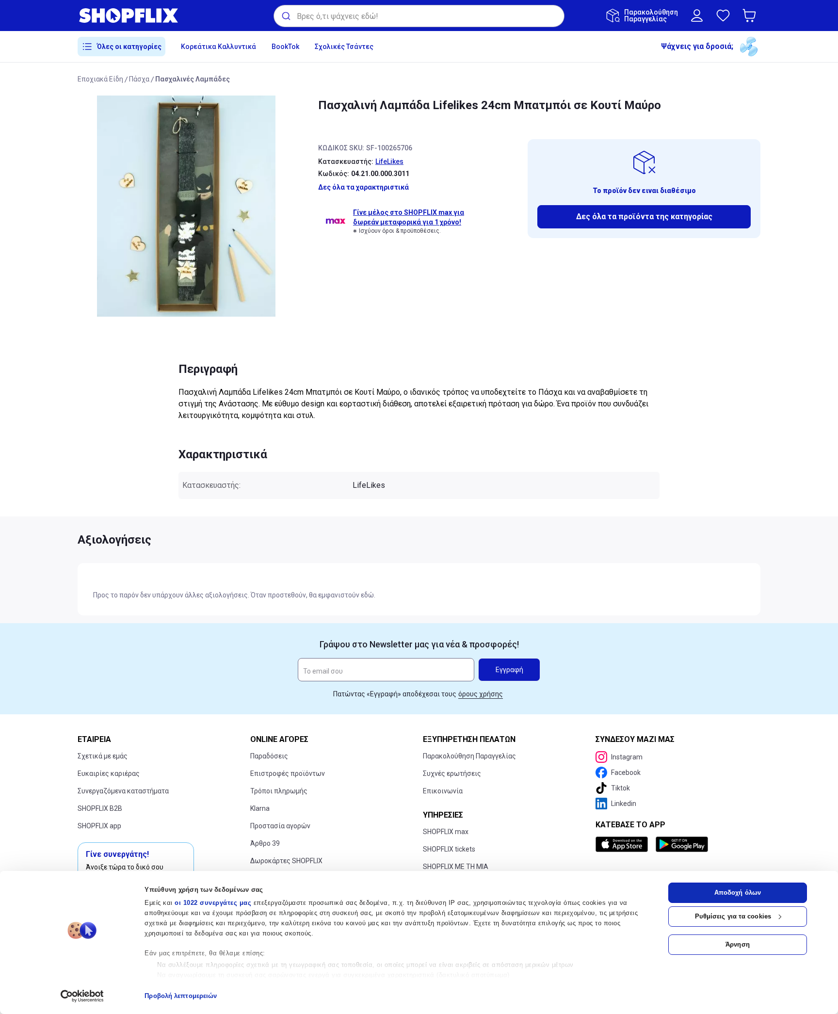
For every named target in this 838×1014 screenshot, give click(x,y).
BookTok (285, 46)
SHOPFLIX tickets (449, 849)
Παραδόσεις (269, 756)
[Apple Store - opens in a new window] (624, 844)
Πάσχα (139, 79)
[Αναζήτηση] (285, 16)
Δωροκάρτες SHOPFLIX (286, 861)
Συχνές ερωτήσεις (452, 773)
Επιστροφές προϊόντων (287, 773)
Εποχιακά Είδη (100, 79)
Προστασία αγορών (280, 826)
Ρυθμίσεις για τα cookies (733, 916)
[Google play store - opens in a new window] (682, 844)
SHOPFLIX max (445, 832)
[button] (751, 15)
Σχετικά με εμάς (103, 756)
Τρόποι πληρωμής (278, 791)
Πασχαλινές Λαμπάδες (192, 79)
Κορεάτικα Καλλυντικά (218, 46)
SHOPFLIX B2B (100, 808)
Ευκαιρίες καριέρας (109, 773)
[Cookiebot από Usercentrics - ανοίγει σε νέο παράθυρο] (82, 996)
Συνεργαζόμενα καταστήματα (123, 791)
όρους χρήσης (480, 694)
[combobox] (419, 16)
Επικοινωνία (443, 791)
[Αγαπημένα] (723, 15)
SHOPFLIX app (99, 826)
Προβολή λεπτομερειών (181, 995)
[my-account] (697, 15)
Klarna (260, 808)
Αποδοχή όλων (737, 892)
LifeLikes (389, 161)
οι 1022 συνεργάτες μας (213, 902)
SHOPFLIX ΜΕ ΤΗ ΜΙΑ (455, 866)
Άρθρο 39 (265, 843)
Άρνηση (737, 944)
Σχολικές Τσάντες (344, 46)
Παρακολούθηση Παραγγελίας (469, 756)
